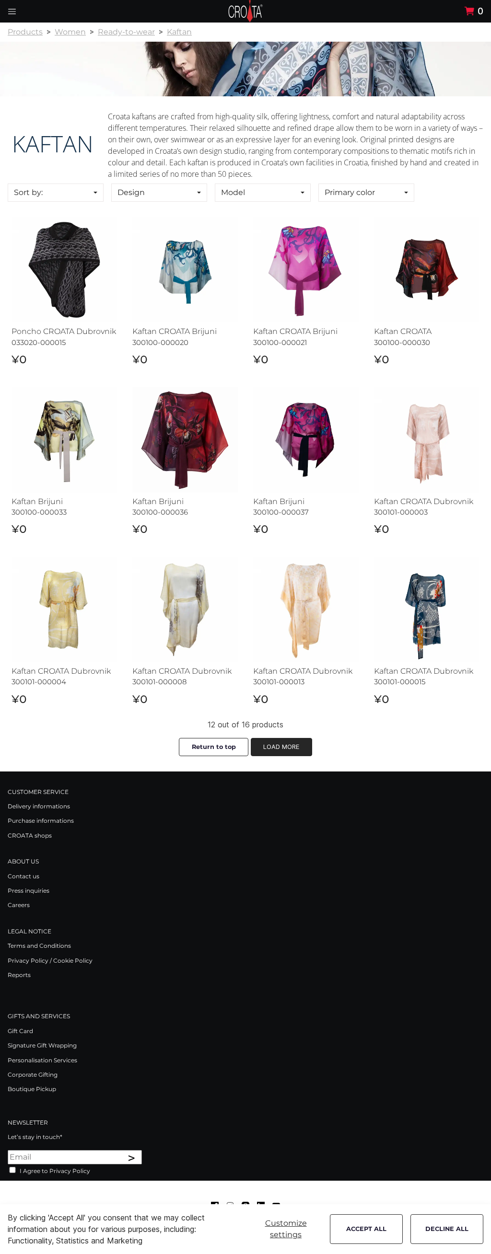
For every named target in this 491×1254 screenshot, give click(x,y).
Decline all (446, 1228)
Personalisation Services (42, 1060)
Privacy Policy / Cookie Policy (50, 960)
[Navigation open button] (12, 11)
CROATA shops (30, 835)
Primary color (350, 192)
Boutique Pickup (32, 1089)
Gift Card (20, 1031)
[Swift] (245, 11)
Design (131, 192)
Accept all (366, 1228)
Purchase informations (41, 820)
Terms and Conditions (39, 945)
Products (25, 31)
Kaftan (179, 31)
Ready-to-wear (126, 31)
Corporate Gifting (33, 1074)
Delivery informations (39, 806)
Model (233, 192)
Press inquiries (28, 890)
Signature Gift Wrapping (42, 1045)
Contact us (23, 876)
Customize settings (286, 1229)
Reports (19, 974)
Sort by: (28, 192)
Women (70, 31)
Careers (19, 905)
